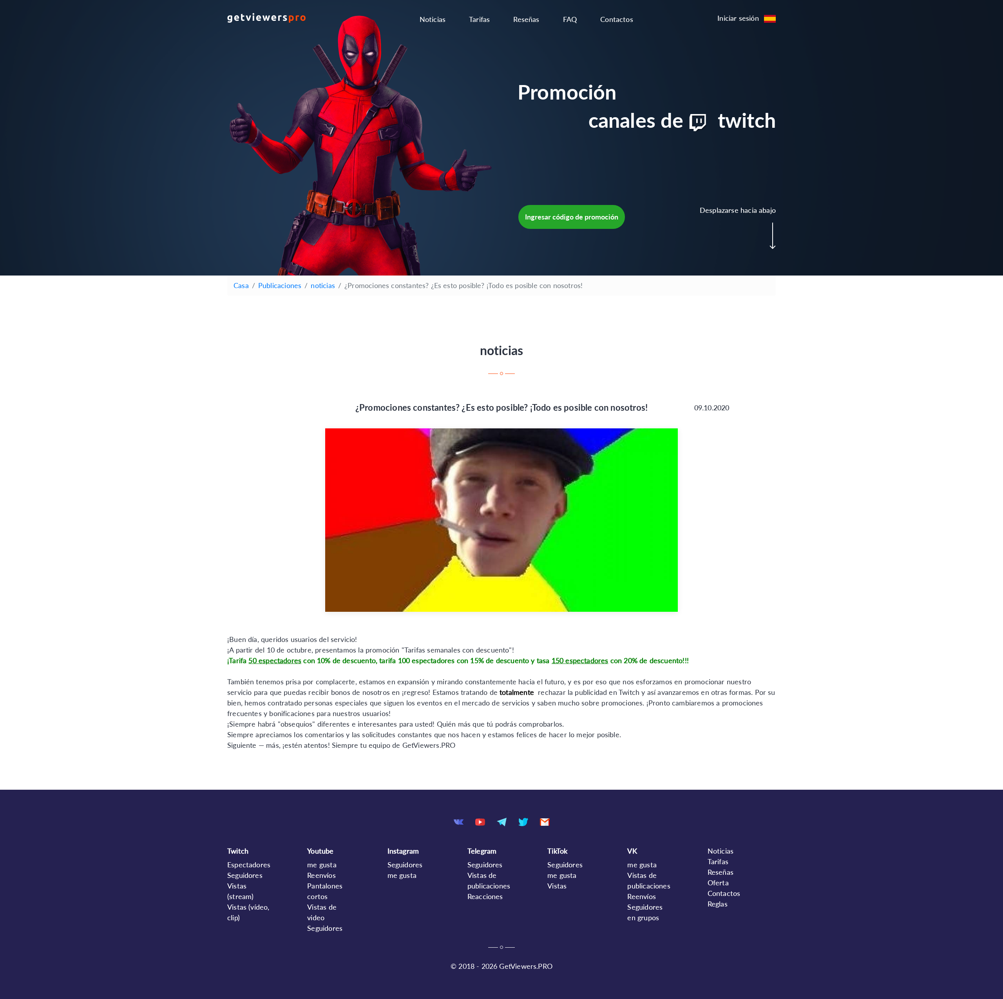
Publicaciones (279, 285)
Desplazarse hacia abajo (738, 210)
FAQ (570, 19)
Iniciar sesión (738, 18)
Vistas (557, 885)
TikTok (557, 851)
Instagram (403, 851)
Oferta (718, 882)
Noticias (432, 19)
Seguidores (245, 875)
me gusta (321, 864)
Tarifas (479, 19)
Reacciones (485, 896)
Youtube (320, 851)
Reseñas (526, 19)
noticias (323, 285)
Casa (241, 285)
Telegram (481, 851)
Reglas (718, 903)
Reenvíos (321, 875)
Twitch (237, 851)
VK (632, 851)
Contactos (616, 19)
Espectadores (248, 864)
